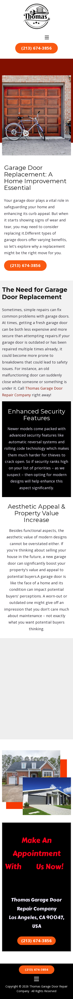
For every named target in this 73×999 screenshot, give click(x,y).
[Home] (36, 16)
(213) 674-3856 (36, 48)
